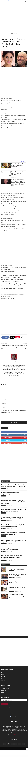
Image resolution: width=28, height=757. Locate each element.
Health (11, 582)
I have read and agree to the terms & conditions (12, 707)
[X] (19, 744)
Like (25, 431)
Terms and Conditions (20, 750)
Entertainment (4, 678)
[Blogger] (14, 377)
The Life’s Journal (5, 688)
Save (18, 337)
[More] (21, 337)
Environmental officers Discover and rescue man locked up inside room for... (17, 589)
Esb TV (2, 692)
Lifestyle (3, 680)
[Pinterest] (12, 744)
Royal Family (4, 495)
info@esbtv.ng (16, 734)
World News (4, 505)
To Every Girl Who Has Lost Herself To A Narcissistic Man (7, 347)
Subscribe (24, 443)
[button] (26, 2)
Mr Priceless (5, 48)
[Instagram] (8, 744)
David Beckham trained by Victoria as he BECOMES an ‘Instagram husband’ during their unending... (13, 557)
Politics (3, 674)
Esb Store (3, 690)
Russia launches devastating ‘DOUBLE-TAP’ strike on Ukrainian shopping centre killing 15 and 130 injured (13, 501)
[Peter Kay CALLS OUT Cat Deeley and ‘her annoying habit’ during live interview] (4, 576)
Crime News (12, 591)
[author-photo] (14, 360)
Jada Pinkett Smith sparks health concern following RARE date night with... (17, 596)
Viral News (3, 488)
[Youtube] (23, 744)
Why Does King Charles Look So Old (17, 580)
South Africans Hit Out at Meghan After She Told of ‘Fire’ (21, 347)
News (2, 672)
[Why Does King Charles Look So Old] (4, 582)
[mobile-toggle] (2, 2)
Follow (24, 434)
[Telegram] (15, 744)
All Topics (4, 750)
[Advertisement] (14, 18)
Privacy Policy (11, 750)
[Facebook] (4, 744)
